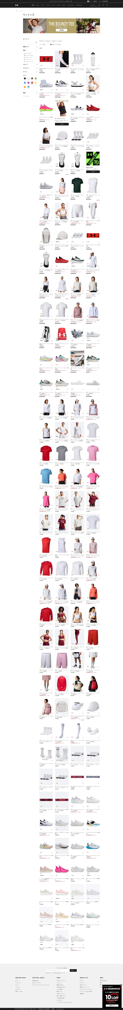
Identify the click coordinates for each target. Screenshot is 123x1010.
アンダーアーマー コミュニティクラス (40, 985)
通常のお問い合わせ (61, 987)
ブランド (82, 980)
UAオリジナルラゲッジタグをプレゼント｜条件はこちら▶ (61, 1)
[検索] (99, 5)
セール (37, 5)
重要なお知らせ (60, 985)
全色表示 (53, 44)
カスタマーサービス (61, 980)
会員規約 (53, 1008)
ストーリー (82, 982)
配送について (60, 991)
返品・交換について (61, 995)
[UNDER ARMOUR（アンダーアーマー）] (17, 5)
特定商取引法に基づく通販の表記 (44, 1008)
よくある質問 (60, 989)
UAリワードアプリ (36, 982)
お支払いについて (61, 993)
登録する (72, 970)
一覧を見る (62, 124)
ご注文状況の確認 (61, 998)
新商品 (33, 5)
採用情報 (82, 993)
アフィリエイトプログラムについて (64, 1002)
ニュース (59, 982)
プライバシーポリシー (57, 972)
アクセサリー (18, 989)
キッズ (53, 5)
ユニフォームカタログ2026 (86, 991)
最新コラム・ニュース (84, 987)
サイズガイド (60, 1000)
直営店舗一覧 (35, 980)
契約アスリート (83, 985)
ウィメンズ (48, 5)
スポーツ (64, 5)
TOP (16, 10)
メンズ (42, 5)
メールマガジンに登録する (61, 968)
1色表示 (59, 44)
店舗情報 (95, 1)
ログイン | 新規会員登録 (103, 1)
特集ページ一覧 (18, 991)
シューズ (58, 5)
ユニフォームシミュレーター (86, 989)
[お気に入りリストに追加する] (52, 66)
